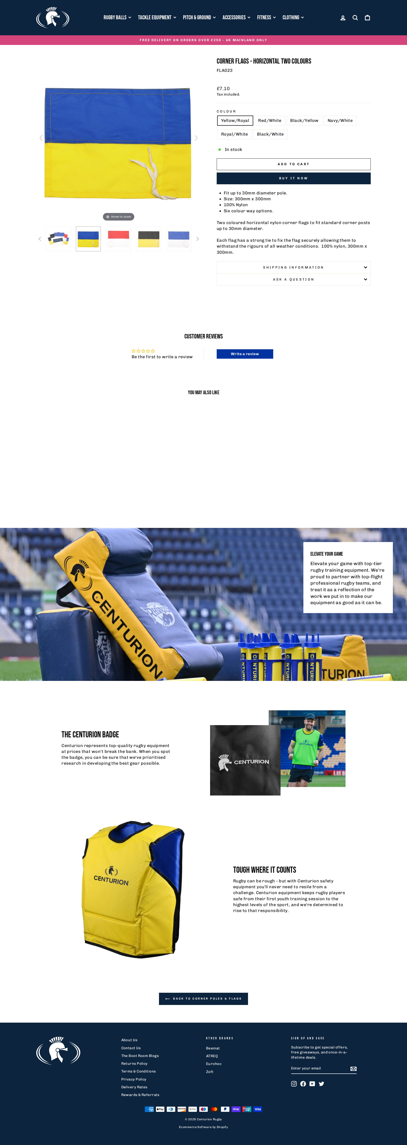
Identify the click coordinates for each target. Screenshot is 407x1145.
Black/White (270, 134)
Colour (226, 111)
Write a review (245, 354)
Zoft (210, 1072)
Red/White (269, 120)
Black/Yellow (304, 120)
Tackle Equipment (155, 17)
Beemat (213, 1048)
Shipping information (293, 267)
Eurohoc (213, 1064)
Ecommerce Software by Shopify (203, 1127)
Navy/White (340, 120)
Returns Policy (134, 1063)
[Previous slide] (41, 138)
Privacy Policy (134, 1079)
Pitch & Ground (197, 17)
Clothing (291, 17)
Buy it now (293, 178)
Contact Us (131, 1048)
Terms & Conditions (138, 1071)
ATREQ (212, 1056)
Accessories (235, 17)
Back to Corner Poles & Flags (207, 998)
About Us (129, 1040)
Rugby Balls (115, 17)
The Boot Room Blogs (140, 1056)
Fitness (264, 17)
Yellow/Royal (235, 120)
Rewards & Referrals (140, 1095)
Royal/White (234, 134)
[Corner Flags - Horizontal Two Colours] (58, 239)
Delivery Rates (134, 1087)
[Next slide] (196, 138)
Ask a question (293, 279)
